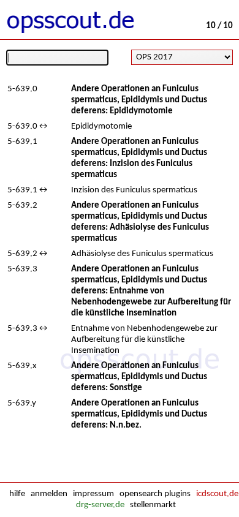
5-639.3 (22, 269)
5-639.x (22, 366)
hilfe (17, 494)
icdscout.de (217, 494)
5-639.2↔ (28, 253)
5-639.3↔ (28, 328)
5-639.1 (22, 141)
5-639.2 (22, 205)
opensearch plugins (155, 494)
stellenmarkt (153, 505)
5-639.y (21, 403)
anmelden (49, 494)
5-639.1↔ (28, 190)
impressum (93, 494)
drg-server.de (100, 505)
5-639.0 (22, 89)
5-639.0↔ (28, 126)
